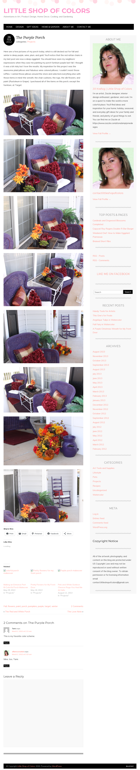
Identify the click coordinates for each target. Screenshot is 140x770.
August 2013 (99, 369)
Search (128, 292)
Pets (95, 477)
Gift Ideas (32, 27)
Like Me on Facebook (113, 274)
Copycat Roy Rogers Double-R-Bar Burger (113, 228)
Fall (5, 606)
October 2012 (99, 413)
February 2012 (100, 449)
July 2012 (97, 427)
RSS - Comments (101, 260)
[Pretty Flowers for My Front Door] (43, 576)
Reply (6, 643)
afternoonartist (18, 652)
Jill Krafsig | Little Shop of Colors (112, 88)
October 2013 (99, 360)
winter (55, 606)
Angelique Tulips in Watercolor (107, 320)
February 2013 (100, 396)
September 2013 (101, 365)
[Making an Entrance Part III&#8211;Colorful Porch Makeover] (16, 576)
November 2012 (100, 409)
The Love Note (74, 611)
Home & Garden (50, 27)
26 (9, 37)
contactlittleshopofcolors (108, 193)
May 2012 (97, 435)
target (48, 606)
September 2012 (101, 418)
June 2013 (97, 378)
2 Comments (77, 606)
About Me (68, 27)
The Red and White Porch (17, 611)
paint (18, 606)
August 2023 (99, 351)
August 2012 (99, 422)
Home (9, 27)
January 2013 (99, 400)
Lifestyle (97, 472)
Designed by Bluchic (130, 766)
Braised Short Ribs (102, 241)
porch (24, 606)
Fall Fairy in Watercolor (104, 324)
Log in (95, 514)
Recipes (96, 486)
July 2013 (97, 374)
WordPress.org (100, 527)
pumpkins (32, 606)
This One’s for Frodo (102, 315)
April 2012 (97, 440)
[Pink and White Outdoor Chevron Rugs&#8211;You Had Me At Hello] (70, 576)
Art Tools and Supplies (103, 468)
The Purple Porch (30, 37)
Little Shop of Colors (47, 11)
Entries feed (98, 518)
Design (20, 27)
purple (41, 606)
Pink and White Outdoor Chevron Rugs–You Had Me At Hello (70, 587)
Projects (31, 41)
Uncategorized (100, 490)
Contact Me (84, 27)
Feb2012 (9, 40)
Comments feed (100, 522)
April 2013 (97, 387)
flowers (11, 606)
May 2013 (97, 382)
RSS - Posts (99, 256)
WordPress (57, 766)
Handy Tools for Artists (104, 311)
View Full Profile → (102, 133)
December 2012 (100, 404)
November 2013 (100, 356)
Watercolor (98, 494)
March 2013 (98, 391)
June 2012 (97, 431)
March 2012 (98, 444)
